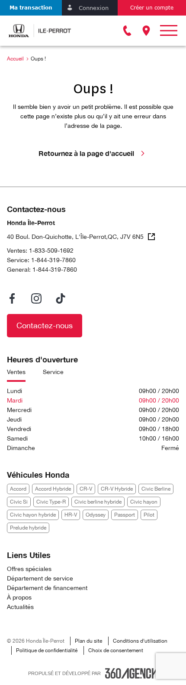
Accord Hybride (53, 489)
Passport (124, 515)
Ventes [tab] (16, 371)
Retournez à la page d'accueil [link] (86, 153)
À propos (19, 597)
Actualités (20, 606)
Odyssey (96, 515)
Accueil (15, 59)
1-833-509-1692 (51, 250)
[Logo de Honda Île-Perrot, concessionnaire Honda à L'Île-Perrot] (40, 30)
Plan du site (88, 641)
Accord (18, 489)
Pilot (149, 515)
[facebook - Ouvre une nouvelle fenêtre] (12, 298)
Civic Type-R (51, 502)
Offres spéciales (29, 568)
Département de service (40, 578)
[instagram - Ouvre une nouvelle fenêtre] (36, 298)
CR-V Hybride (117, 489)
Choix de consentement (115, 650)
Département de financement (47, 587)
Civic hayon (143, 502)
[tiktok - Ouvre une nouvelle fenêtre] (60, 298)
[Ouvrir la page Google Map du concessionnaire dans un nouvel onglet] (146, 30)
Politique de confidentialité (46, 650)
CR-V (86, 489)
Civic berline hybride (98, 502)
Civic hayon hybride (33, 515)
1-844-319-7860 (53, 260)
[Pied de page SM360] (131, 673)
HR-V (70, 515)
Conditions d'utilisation (140, 641)
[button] (31, 8)
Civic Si (19, 502)
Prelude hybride (28, 528)
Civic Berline (155, 489)
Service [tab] (53, 371)
